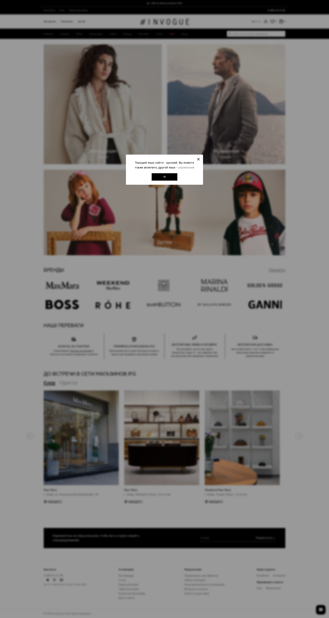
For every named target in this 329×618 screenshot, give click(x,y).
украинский (186, 167)
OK (164, 177)
